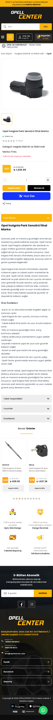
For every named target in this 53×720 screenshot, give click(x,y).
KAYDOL (43, 593)
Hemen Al (39, 188)
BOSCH (5, 465)
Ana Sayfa (6, 53)
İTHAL (14, 151)
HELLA (31, 465)
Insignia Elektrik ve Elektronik (29, 53)
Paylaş (8, 203)
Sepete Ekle (14, 188)
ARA (46, 26)
